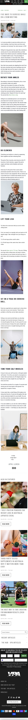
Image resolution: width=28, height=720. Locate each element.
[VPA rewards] (22, 1)
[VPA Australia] (7, 1)
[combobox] (16, 655)
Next (25, 10)
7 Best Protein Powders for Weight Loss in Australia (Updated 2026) (13, 513)
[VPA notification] (12, 1)
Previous (20, 10)
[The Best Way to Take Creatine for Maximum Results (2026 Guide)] (14, 594)
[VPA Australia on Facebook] (9, 697)
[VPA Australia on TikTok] (16, 697)
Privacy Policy (9, 666)
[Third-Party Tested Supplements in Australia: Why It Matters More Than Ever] (14, 543)
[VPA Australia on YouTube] (19, 697)
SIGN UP (24, 656)
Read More (5, 524)
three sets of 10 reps (12, 250)
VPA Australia (8, 705)
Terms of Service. (17, 666)
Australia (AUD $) (13, 702)
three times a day (13, 95)
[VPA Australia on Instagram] (11, 697)
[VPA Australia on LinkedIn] (14, 697)
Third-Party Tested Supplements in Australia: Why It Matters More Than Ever (12, 562)
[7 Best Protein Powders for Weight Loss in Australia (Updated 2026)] (14, 495)
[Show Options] (18, 655)
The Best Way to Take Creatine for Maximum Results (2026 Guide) (14, 612)
